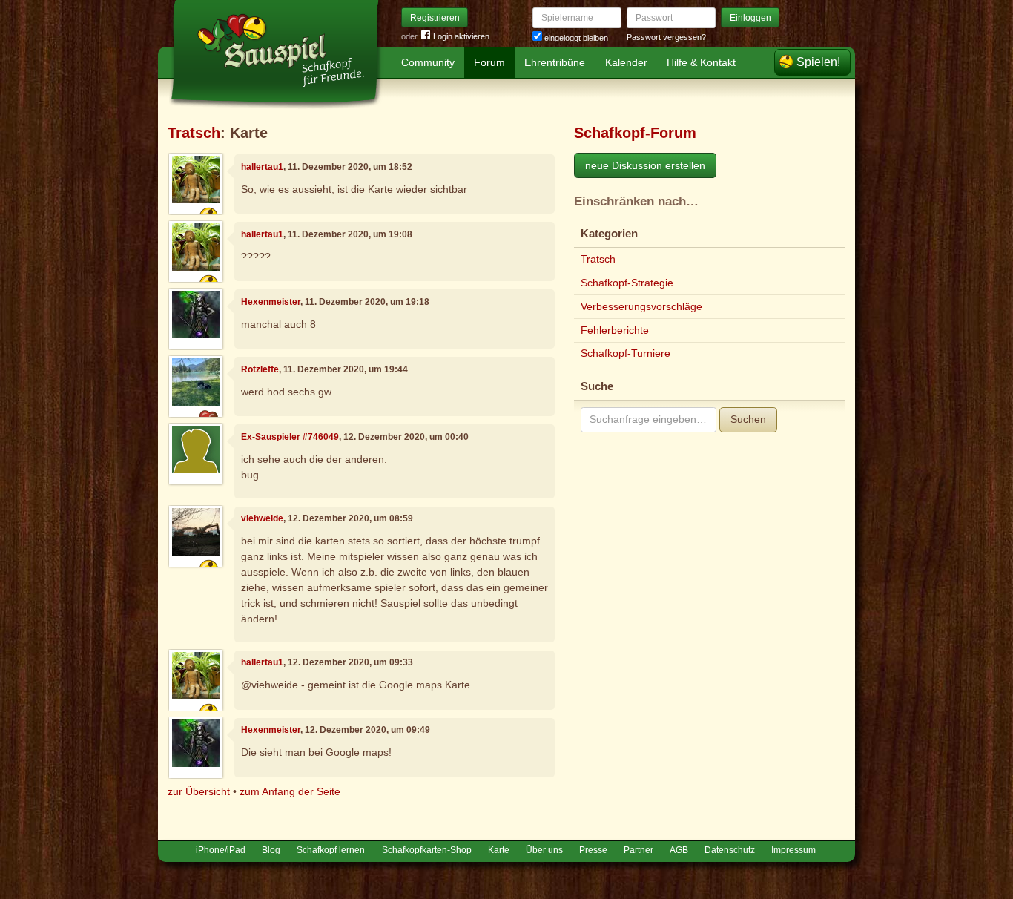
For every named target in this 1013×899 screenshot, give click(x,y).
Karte (498, 850)
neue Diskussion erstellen (645, 165)
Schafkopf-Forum (635, 133)
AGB (679, 850)
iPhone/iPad (220, 850)
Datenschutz (730, 850)
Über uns (544, 850)
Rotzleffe (260, 369)
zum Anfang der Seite (290, 791)
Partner (638, 850)
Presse (593, 850)
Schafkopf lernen (331, 850)
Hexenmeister (270, 302)
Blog (271, 850)
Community (428, 62)
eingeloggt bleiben (575, 37)
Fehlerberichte (615, 330)
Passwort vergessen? (666, 37)
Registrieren (435, 18)
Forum (489, 62)
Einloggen (750, 18)
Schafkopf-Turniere (625, 353)
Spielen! (818, 62)
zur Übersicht (199, 791)
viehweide (262, 518)
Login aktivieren (461, 36)
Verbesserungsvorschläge (641, 306)
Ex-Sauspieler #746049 (290, 437)
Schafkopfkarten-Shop (427, 850)
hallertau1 (262, 167)
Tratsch (194, 133)
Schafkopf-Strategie (627, 283)
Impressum (793, 850)
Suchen (748, 419)
